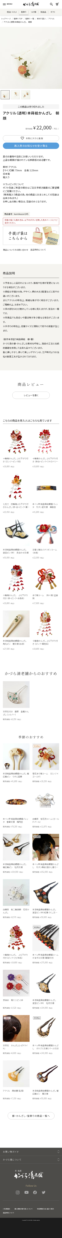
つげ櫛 (33, 12)
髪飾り (23, 12)
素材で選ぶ (41, 18)
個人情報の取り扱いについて (23, 1209)
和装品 (43, 12)
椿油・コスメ (12, 12)
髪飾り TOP (18, 18)
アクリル (51, 18)
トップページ (6, 18)
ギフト (52, 12)
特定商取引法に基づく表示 (45, 1209)
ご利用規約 (6, 1209)
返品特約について (38, 249)
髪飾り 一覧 (29, 18)
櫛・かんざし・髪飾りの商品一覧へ (31, 1116)
